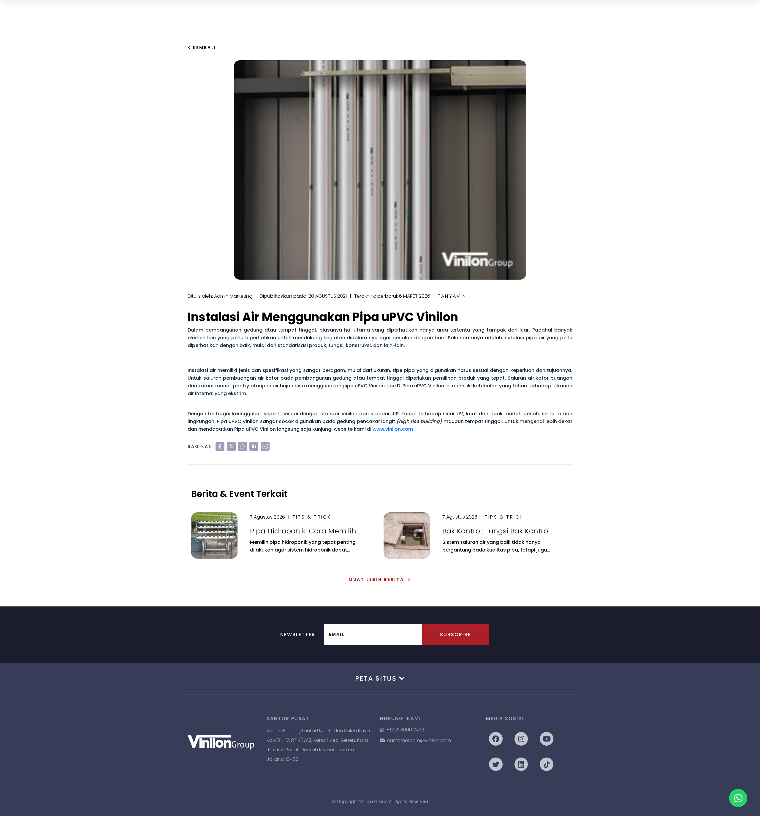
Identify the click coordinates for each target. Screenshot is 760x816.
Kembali (203, 47)
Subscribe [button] (455, 634)
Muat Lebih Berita (376, 579)
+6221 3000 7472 (405, 729)
